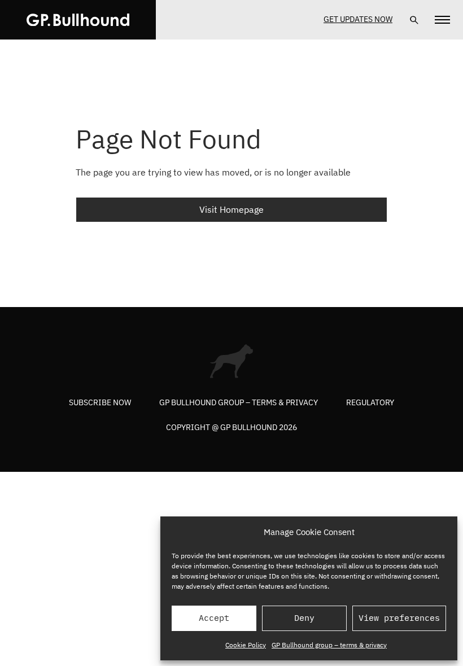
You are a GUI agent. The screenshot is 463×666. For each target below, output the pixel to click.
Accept (214, 617)
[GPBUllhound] (78, 20)
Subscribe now (100, 402)
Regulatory (370, 402)
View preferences (399, 617)
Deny (304, 617)
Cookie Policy (245, 645)
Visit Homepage (231, 209)
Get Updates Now (358, 19)
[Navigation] (442, 19)
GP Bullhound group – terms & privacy (329, 645)
